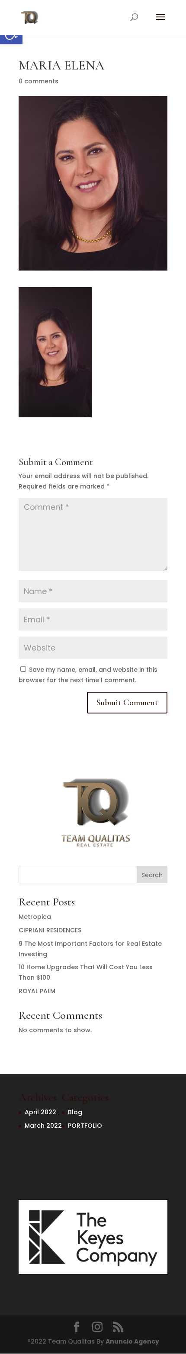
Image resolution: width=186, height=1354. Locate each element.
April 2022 (40, 1112)
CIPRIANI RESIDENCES (50, 930)
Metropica (35, 916)
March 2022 (43, 1125)
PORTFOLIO (85, 1125)
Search (152, 875)
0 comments (38, 81)
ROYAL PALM (37, 991)
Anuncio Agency (132, 1341)
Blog (75, 1112)
